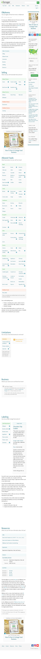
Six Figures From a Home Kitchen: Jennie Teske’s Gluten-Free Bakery (33, 100)
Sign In (37, 8)
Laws (9, 5)
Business (4, 62)
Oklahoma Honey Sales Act (19, 602)
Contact (7, 646)
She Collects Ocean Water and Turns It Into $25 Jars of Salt (33, 120)
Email (40, 34)
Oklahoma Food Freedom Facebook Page (10, 543)
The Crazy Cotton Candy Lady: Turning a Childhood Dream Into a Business (33, 105)
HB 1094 (15, 579)
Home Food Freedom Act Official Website (10, 540)
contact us (23, 612)
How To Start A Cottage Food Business (13, 151)
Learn (28, 5)
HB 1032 (19, 25)
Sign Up (36, 5)
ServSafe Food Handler (8, 389)
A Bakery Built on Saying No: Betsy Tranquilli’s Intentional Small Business (33, 111)
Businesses (18, 5)
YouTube (38, 645)
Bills (13, 5)
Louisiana (30, 84)
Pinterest (35, 34)
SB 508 (23, 587)
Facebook (30, 34)
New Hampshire (32, 82)
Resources (4, 67)
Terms (16, 646)
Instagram (35, 645)
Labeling (4, 64)
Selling (3, 53)
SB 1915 (22, 586)
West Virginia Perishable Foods (33, 88)
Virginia (30, 91)
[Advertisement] (14, 321)
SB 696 (5, 587)
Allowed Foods (5, 56)
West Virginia (31, 86)
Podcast (23, 5)
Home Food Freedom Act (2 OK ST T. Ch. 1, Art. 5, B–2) (13, 537)
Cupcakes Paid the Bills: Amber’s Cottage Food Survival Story (33, 116)
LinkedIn (37, 34)
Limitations (4, 59)
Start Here (5, 5)
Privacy (20, 646)
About (3, 646)
